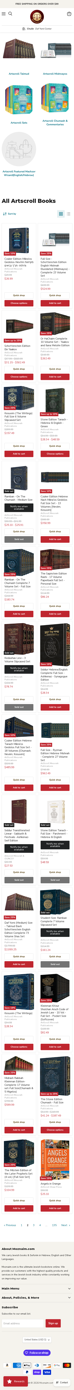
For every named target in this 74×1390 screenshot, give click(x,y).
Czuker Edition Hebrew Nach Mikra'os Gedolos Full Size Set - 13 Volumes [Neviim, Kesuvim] (54, 503)
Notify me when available (19, 507)
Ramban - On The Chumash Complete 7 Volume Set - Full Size (17, 583)
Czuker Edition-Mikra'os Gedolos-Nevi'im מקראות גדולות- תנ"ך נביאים (18, 262)
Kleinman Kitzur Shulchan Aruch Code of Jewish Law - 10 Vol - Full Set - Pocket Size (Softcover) (54, 1012)
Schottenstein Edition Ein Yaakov (17, 347)
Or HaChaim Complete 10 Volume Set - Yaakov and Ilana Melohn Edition (55, 342)
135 (54, 1225)
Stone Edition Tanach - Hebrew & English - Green (54, 423)
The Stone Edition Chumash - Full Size (52, 1101)
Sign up (53, 1323)
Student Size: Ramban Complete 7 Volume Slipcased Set (54, 921)
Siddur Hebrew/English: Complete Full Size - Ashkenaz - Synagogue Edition (54, 674)
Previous (10, 1225)
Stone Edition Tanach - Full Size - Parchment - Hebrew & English (54, 834)
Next (64, 1225)
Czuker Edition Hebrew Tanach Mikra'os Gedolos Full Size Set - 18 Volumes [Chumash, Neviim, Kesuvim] (18, 747)
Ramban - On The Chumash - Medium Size (18, 498)
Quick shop (19, 295)
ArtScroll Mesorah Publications (13, 270)
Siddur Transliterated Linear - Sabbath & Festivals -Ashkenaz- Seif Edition (17, 835)
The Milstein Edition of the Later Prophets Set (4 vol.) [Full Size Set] (18, 1174)
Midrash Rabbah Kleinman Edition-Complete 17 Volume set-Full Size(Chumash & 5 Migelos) (18, 1084)
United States (35, 1339)
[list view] (68, 214)
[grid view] (61, 214)
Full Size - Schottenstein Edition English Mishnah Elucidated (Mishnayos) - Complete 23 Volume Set (55, 267)
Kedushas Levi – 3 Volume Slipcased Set (17, 659)
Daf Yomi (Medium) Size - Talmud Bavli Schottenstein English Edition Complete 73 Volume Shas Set (18, 929)
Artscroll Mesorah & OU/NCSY (14, 857)
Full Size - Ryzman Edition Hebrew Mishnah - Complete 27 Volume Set (55, 755)
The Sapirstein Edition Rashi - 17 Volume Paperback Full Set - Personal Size (54, 578)
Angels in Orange (51, 1183)
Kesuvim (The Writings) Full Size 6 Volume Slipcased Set (18, 417)
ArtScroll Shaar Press (51, 1187)
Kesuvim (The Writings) (18, 1013)
